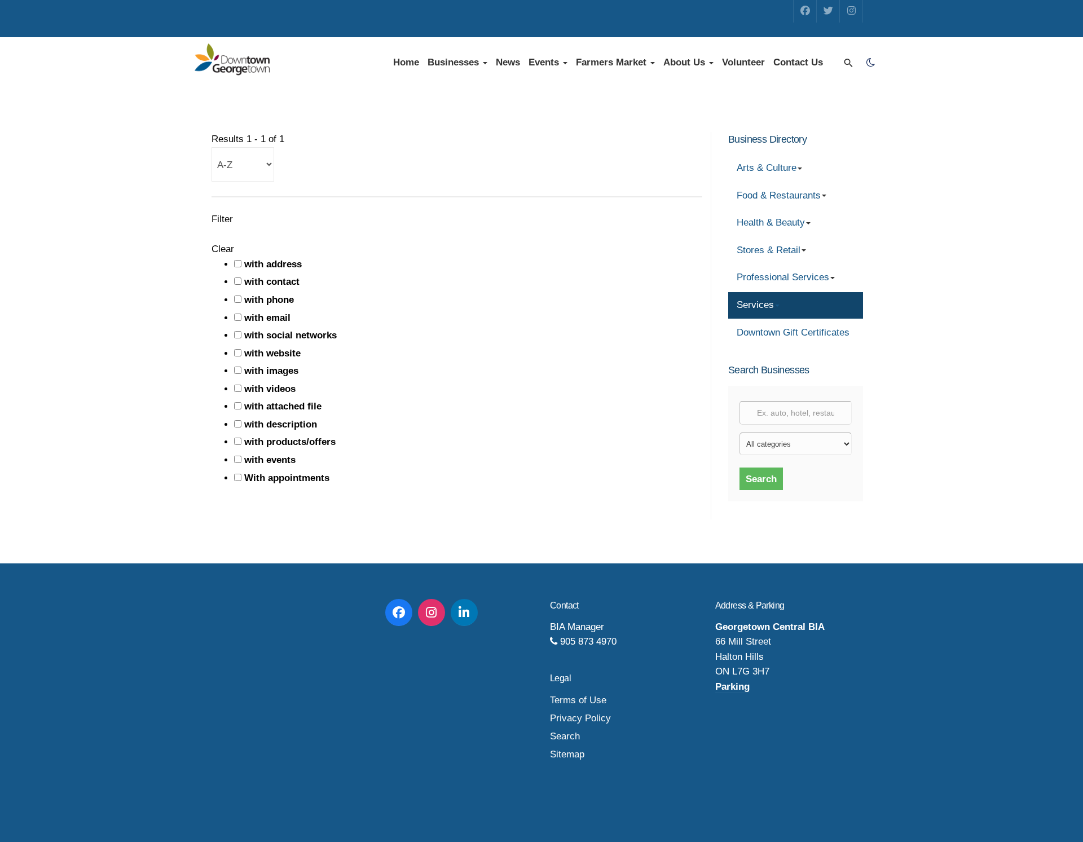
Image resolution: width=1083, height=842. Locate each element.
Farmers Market (612, 62)
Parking (732, 686)
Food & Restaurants (779, 195)
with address (273, 264)
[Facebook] (805, 11)
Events (545, 62)
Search (761, 479)
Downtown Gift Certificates (793, 332)
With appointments (286, 478)
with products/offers (290, 442)
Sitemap (567, 754)
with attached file (283, 406)
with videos (270, 388)
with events (270, 460)
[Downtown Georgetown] (232, 60)
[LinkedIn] (464, 612)
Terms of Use (578, 700)
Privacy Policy (580, 718)
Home (406, 62)
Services (755, 304)
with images (271, 370)
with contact (272, 281)
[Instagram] (851, 11)
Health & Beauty (771, 222)
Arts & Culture (766, 167)
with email (267, 317)
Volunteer (743, 62)
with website (272, 353)
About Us (685, 62)
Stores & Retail (768, 250)
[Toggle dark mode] (870, 62)
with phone (269, 299)
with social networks (290, 335)
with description (280, 424)
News (508, 62)
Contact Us (798, 62)
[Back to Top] (1049, 808)
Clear (223, 249)
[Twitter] (828, 11)
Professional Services (783, 277)
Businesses (455, 62)
